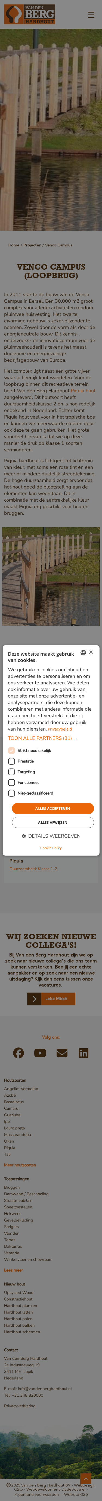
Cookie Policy (51, 847)
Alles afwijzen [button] (53, 822)
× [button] (91, 652)
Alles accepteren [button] (52, 808)
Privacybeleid (60, 728)
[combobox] (83, 652)
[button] (51, 738)
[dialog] (50, 750)
